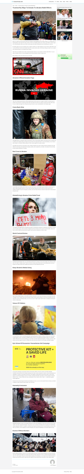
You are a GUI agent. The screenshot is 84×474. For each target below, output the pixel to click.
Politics (67, 1)
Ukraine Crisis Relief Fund (19, 227)
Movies (58, 1)
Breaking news (51, 1)
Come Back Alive (16, 140)
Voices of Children (26, 337)
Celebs (71, 1)
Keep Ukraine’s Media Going (18, 295)
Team (71, 471)
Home (13, 5)
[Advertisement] (64, 47)
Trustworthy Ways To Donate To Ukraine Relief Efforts (26, 5)
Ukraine (17, 465)
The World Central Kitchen (17, 261)
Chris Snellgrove (53, 465)
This (13, 101)
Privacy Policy (66, 471)
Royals (64, 1)
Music (61, 1)
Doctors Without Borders (17, 453)
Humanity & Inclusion (16, 423)
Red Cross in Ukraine (44, 186)
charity (14, 465)
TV (55, 1)
